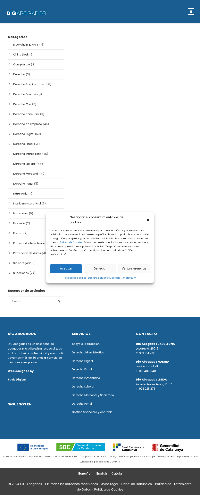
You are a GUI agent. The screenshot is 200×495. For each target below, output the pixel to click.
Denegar (100, 268)
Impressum (129, 277)
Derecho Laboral (24, 164)
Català (117, 473)
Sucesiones (21, 273)
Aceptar (66, 268)
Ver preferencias (134, 268)
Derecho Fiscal (23, 144)
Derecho (19, 74)
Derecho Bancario (25, 94)
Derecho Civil (22, 104)
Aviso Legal (109, 484)
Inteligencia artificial (27, 203)
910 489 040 (147, 371)
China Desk (21, 54)
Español (85, 473)
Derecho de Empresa (27, 124)
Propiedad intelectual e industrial (35, 243)
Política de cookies (75, 277)
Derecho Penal (23, 184)
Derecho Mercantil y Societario (93, 395)
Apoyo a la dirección (86, 344)
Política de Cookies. (71, 242)
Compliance (21, 64)
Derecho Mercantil (25, 174)
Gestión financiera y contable (92, 412)
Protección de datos (27, 253)
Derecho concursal (26, 114)
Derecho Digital (23, 134)
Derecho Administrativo (29, 84)
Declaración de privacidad (104, 277)
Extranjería (20, 194)
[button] (148, 220)
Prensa (17, 233)
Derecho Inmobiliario (27, 154)
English (101, 473)
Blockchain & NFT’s (25, 45)
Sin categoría (22, 263)
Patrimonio (20, 213)
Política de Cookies (108, 489)
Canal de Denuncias (137, 484)
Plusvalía (19, 223)
